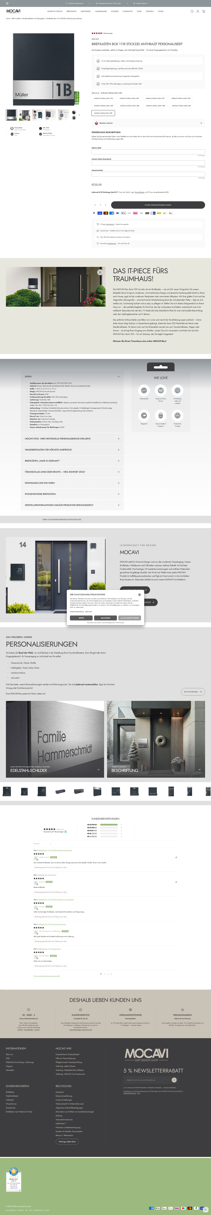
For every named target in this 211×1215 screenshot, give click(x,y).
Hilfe (138, 1093)
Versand (30, 1210)
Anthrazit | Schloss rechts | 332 (180, 98)
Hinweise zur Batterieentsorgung (68, 1127)
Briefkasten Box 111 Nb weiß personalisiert (51, 924)
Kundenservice (112, 243)
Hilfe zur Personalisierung (65, 1058)
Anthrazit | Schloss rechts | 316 (103, 98)
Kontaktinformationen (38, 1210)
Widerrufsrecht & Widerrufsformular (70, 1104)
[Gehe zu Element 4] (50, 115)
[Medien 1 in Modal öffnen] (44, 70)
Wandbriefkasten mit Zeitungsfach (33, 18)
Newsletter (10, 1070)
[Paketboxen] (149, 791)
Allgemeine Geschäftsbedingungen (69, 1108)
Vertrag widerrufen (67, 1141)
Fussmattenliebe (28, 1030)
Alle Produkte (16, 18)
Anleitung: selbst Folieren (65, 1066)
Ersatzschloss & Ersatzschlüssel (67, 1054)
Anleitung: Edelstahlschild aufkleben (70, 1070)
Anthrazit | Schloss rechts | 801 (181, 106)
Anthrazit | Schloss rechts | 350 (129, 106)
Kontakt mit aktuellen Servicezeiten (69, 1131)
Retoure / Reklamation (64, 1135)
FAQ (8, 1058)
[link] (156, 739)
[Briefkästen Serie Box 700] (75, 791)
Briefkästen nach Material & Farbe (19, 1112)
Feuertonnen (10, 1108)
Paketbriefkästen (12, 1096)
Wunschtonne (11, 1104)
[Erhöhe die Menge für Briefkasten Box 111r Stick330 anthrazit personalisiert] (106, 205)
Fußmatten (10, 1100)
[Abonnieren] (174, 1080)
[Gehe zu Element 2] (24, 115)
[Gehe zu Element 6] (76, 115)
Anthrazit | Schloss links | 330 (103, 113)
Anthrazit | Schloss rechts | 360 (155, 106)
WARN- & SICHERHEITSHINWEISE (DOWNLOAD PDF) (61, 519)
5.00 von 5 (60, 829)
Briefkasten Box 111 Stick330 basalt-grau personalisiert (55, 899)
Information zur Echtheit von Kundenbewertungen (75, 1112)
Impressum (60, 1092)
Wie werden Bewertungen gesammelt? (47, 976)
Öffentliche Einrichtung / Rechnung (20, 1062)
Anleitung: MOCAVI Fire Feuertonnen (70, 1074)
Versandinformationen (64, 1119)
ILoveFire (36, 1030)
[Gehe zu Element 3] (37, 115)
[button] (97, 33)
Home (8, 18)
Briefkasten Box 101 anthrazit (46, 875)
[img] (39, 853)
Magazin (9, 1066)
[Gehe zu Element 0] (11, 115)
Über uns (9, 1054)
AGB (26, 1210)
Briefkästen (10, 1092)
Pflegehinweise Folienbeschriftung (69, 1062)
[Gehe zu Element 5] (63, 115)
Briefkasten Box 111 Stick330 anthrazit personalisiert (54, 850)
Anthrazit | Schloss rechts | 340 (103, 106)
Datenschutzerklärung (64, 1096)
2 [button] (104, 974)
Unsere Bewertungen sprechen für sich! (80, 1030)
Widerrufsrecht (109, 224)
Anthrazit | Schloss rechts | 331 (155, 98)
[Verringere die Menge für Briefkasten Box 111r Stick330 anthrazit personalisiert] (94, 205)
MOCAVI (95, 39)
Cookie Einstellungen (64, 1100)
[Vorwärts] (75, 75)
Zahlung (59, 1115)
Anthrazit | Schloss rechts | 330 (129, 98)
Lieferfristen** (61, 1123)
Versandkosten (139, 192)
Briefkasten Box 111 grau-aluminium (49, 948)
